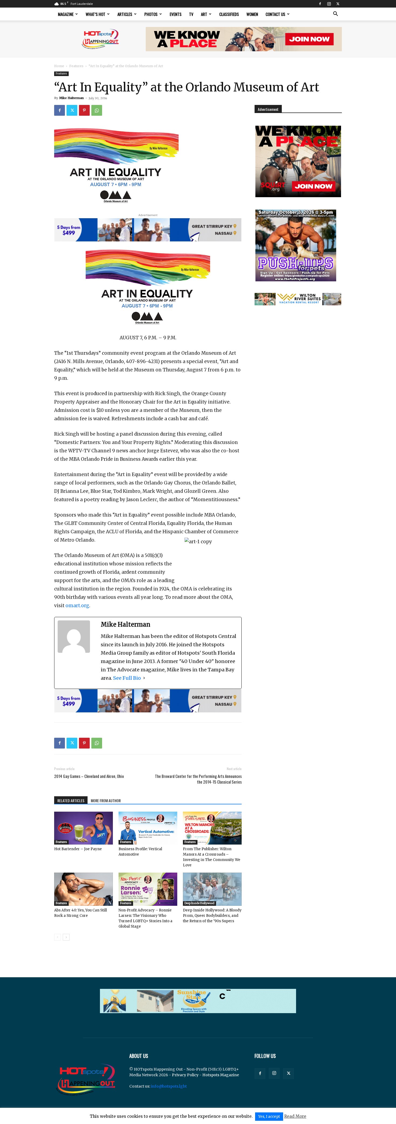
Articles (124, 14)
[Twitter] (338, 4)
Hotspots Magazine (220, 1074)
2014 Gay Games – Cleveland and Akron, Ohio (89, 776)
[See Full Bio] (144, 678)
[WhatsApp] (96, 110)
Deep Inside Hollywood (199, 903)
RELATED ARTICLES (70, 800)
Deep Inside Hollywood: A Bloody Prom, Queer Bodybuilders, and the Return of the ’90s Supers (212, 915)
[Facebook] (320, 4)
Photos (151, 14)
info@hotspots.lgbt (169, 1086)
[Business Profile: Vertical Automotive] (148, 828)
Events (176, 14)
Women (252, 14)
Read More (295, 1116)
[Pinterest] (84, 110)
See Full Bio (127, 678)
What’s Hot (95, 14)
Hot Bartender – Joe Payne (78, 849)
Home (59, 66)
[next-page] (66, 937)
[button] (335, 14)
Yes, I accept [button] (269, 1116)
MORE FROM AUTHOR (106, 800)
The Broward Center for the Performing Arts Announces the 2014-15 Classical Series (198, 779)
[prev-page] (57, 937)
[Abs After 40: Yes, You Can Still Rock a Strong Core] (83, 889)
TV (191, 14)
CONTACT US (275, 14)
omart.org (77, 606)
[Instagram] (329, 4)
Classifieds (229, 14)
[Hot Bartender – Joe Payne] (83, 828)
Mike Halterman (71, 98)
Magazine (66, 14)
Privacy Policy (185, 1074)
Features (76, 66)
